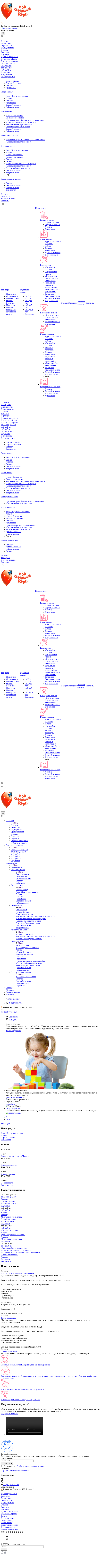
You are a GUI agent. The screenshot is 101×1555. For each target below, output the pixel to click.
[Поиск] (3, 33)
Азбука (9, 98)
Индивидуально (8, 146)
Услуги (4, 1516)
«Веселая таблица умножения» (19, 124)
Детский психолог (13, 105)
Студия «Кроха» (13, 81)
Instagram (13, 1020)
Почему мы (6, 43)
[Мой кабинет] (2, 37)
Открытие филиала (9, 1351)
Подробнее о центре (9, 1414)
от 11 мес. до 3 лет (8, 63)
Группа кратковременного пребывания (17, 1273)
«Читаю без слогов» (14, 116)
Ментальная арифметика (11, 1217)
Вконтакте (13, 1017)
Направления (6, 74)
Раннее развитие (8, 77)
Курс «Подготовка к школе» (18, 96)
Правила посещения (9, 57)
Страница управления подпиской (15, 1470)
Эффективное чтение (15, 118)
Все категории (7, 1185)
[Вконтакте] (7, 1537)
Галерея (4, 194)
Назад (15, 823)
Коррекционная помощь (11, 179)
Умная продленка (8, 1318)
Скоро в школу (7, 92)
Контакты (5, 201)
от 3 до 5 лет (6, 65)
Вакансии (5, 52)
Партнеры (5, 54)
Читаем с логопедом (14, 157)
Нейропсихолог (12, 107)
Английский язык (8, 1203)
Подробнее (10, 1104)
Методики (5, 196)
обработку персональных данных (30, 1466)
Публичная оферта (9, 59)
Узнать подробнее (13, 1031)
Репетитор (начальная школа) (18, 127)
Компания (5, 1496)
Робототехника (7, 1221)
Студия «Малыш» (13, 83)
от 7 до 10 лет (6, 70)
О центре (5, 41)
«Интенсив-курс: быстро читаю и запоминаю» (25, 120)
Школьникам (6, 111)
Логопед (9, 85)
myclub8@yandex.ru (9, 1012)
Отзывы (4, 50)
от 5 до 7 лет (6, 68)
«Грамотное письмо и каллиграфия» (21, 122)
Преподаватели (7, 48)
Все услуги (5, 1123)
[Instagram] (7, 1540)
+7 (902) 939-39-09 (10, 28)
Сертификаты (7, 45)
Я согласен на (24, 1466)
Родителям (5, 72)
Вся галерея (6, 1140)
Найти (4, 1549)
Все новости (6, 1261)
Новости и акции (8, 198)
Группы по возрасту (9, 61)
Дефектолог (11, 88)
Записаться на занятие (15, 1097)
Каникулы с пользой (9, 135)
